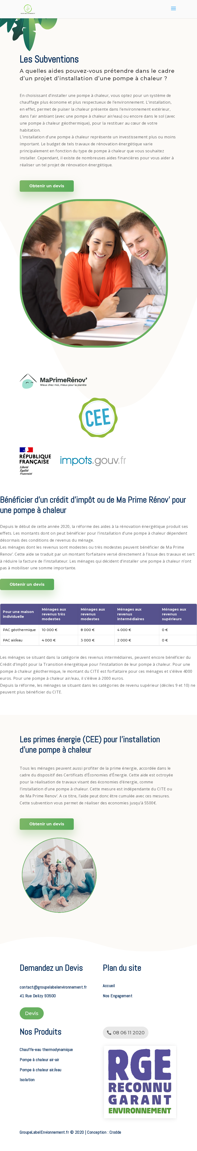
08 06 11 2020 (129, 1033)
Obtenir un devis (46, 186)
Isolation (27, 1079)
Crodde (115, 1132)
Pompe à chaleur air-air (39, 1059)
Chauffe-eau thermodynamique (46, 1049)
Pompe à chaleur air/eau (41, 1069)
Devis (31, 1013)
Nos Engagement (117, 995)
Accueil (109, 985)
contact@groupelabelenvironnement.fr (53, 987)
